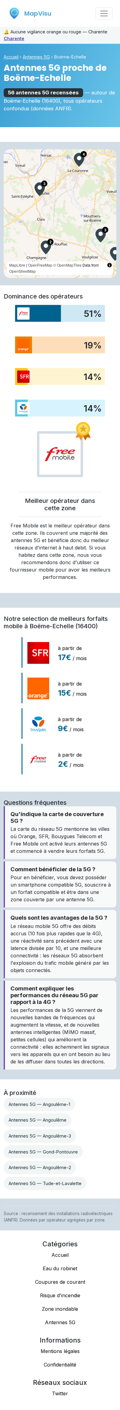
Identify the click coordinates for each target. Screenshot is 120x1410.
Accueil (11, 56)
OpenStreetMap (22, 271)
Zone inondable (60, 1309)
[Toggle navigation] (104, 13)
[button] (79, 160)
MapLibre (17, 265)
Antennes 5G (36, 56)
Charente (14, 38)
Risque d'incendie (60, 1295)
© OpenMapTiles (67, 265)
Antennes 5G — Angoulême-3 (40, 1135)
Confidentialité (60, 1365)
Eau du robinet (60, 1268)
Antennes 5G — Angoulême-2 (40, 1167)
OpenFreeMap (40, 265)
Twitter (60, 1393)
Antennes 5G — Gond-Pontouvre (43, 1151)
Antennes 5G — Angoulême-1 (39, 1104)
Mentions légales (60, 1351)
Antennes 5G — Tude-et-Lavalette (45, 1183)
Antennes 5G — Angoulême (37, 1120)
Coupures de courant (60, 1282)
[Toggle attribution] (109, 265)
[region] (60, 213)
